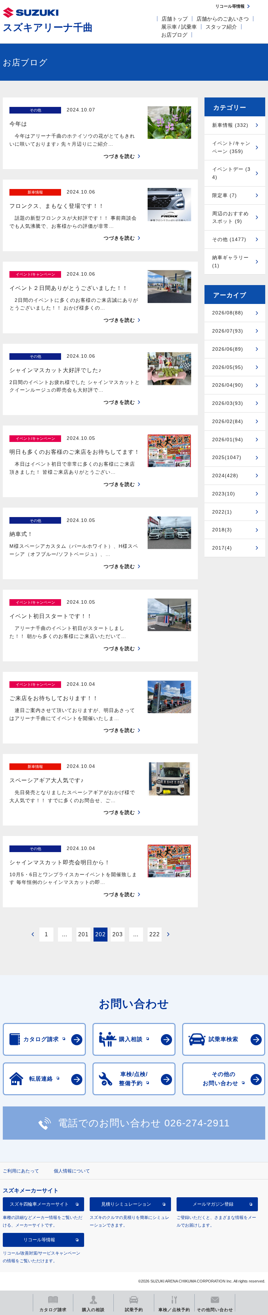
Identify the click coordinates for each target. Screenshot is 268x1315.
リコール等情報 (39, 1239)
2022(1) (222, 512)
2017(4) (222, 548)
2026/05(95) (227, 367)
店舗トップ (175, 18)
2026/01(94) (227, 439)
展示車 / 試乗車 (179, 26)
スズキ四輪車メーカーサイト (39, 1204)
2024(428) (225, 475)
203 (117, 934)
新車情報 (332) (230, 125)
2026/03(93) (227, 403)
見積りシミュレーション (126, 1204)
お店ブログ (174, 34)
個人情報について (72, 1171)
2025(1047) (226, 457)
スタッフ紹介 (221, 26)
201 (83, 934)
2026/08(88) (227, 312)
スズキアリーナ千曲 (48, 27)
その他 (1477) (229, 239)
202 (100, 934)
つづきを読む (119, 156)
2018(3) (222, 529)
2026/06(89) (227, 349)
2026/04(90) (227, 385)
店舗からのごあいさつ (222, 18)
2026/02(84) (227, 421)
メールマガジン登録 (213, 1204)
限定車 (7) (224, 195)
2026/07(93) (227, 331)
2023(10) (223, 493)
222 (154, 934)
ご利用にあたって (21, 1171)
